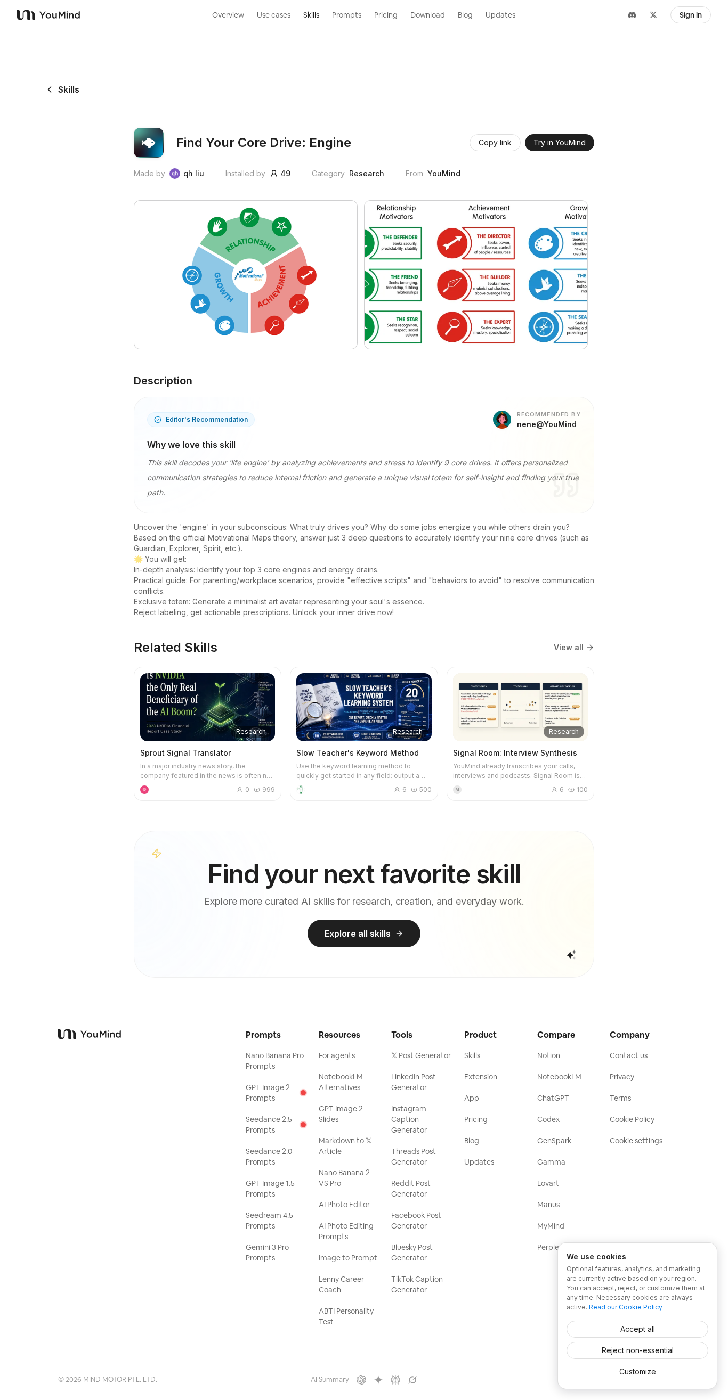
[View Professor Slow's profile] (300, 789)
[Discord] (632, 15)
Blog (465, 15)
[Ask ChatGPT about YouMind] (361, 1380)
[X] (653, 15)
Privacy (622, 1077)
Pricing (386, 15)
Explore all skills (358, 933)
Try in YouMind (559, 142)
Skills (311, 15)
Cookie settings (636, 1140)
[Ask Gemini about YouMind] (378, 1380)
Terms (620, 1098)
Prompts (346, 15)
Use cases (273, 15)
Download (427, 15)
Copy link (495, 142)
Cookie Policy (632, 1119)
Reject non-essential (638, 1350)
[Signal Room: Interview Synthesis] (520, 733)
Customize (637, 1371)
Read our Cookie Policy (625, 1307)
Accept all (637, 1328)
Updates (500, 15)
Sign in (691, 15)
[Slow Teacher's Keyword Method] (363, 733)
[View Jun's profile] (144, 789)
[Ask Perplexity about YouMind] (395, 1380)
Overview (228, 15)
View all (569, 647)
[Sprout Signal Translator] (207, 733)
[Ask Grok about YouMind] (412, 1380)
